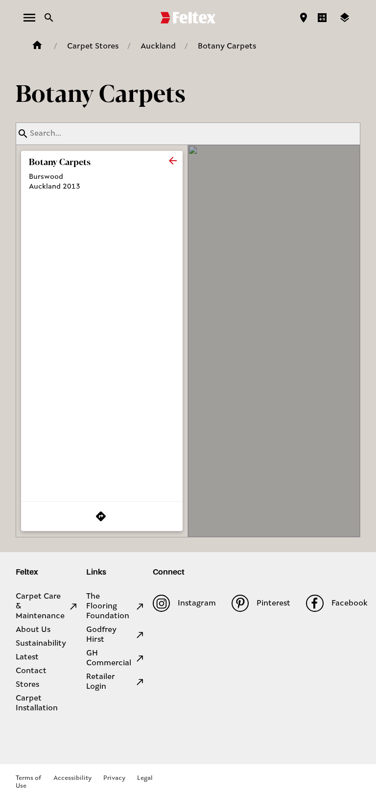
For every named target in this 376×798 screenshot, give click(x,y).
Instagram (197, 603)
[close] (173, 160)
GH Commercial (108, 658)
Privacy (114, 778)
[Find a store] (303, 17)
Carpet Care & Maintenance (40, 606)
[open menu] (29, 17)
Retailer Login (100, 682)
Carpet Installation (37, 703)
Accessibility (72, 778)
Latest (27, 657)
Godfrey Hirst (101, 635)
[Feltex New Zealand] (188, 17)
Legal (145, 778)
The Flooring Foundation (107, 606)
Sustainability (41, 644)
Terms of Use (28, 782)
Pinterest (273, 603)
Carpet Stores (92, 46)
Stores (27, 685)
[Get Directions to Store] (102, 516)
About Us (33, 630)
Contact (31, 671)
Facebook (349, 603)
